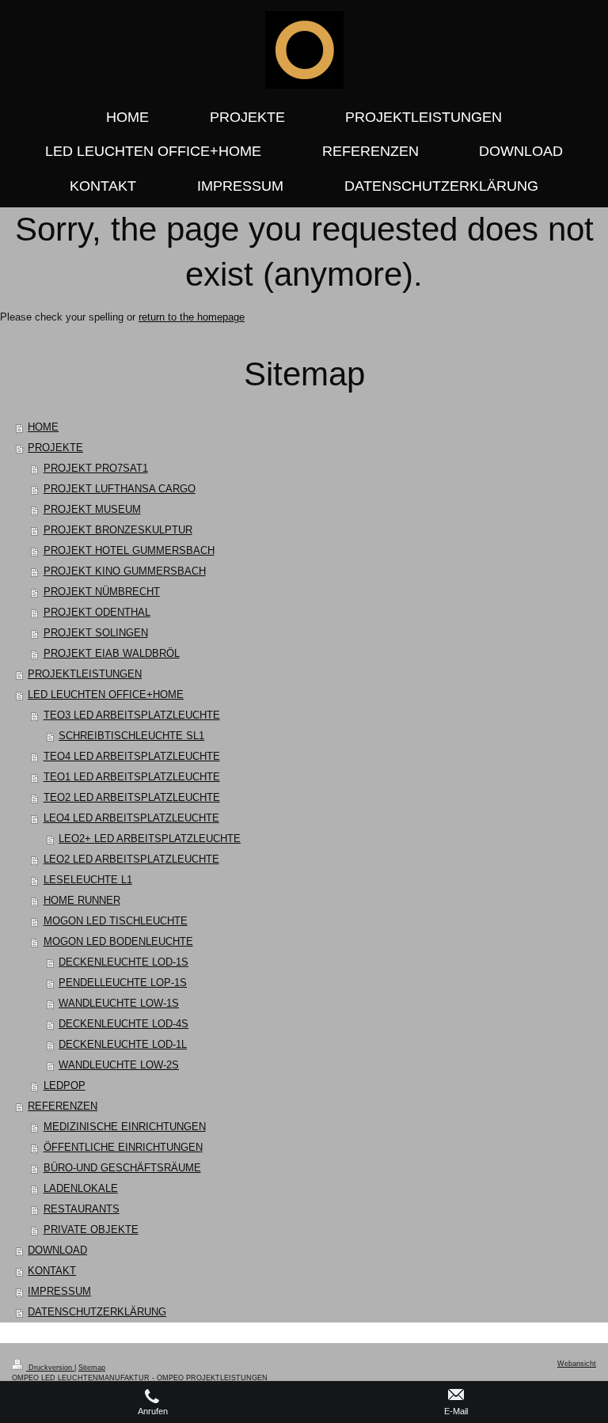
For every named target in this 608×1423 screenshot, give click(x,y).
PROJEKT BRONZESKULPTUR (118, 530)
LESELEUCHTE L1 (88, 880)
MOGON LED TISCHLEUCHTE (116, 921)
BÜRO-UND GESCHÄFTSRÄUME (122, 1168)
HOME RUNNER (82, 900)
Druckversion (50, 1368)
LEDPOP (65, 1085)
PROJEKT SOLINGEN (96, 633)
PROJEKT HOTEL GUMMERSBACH (129, 550)
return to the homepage (192, 317)
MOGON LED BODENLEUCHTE (118, 941)
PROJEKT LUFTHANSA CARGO (120, 489)
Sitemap (91, 1368)
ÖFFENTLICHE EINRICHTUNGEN (123, 1147)
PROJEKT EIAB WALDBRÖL (112, 653)
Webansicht (576, 1364)
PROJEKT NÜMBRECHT (102, 592)
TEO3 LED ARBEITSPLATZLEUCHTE (132, 715)
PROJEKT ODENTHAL (97, 612)
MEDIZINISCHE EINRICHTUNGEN (125, 1127)
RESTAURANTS (82, 1209)
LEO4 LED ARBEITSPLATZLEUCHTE (131, 818)
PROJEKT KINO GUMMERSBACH (125, 571)
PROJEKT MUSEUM (92, 509)
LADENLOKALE (81, 1188)
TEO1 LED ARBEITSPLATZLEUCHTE (132, 777)
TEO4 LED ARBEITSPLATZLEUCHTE (132, 756)
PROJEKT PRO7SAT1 (96, 468)
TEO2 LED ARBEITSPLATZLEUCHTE (132, 797)
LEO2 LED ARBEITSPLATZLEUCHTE (131, 859)
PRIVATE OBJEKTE (91, 1229)
